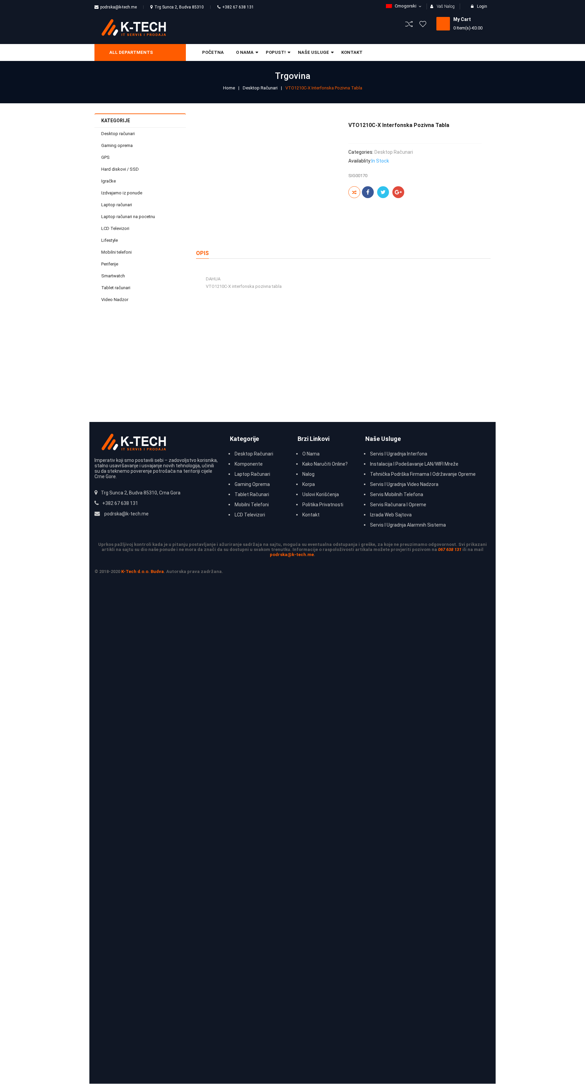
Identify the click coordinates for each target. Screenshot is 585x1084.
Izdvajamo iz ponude (121, 192)
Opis (202, 253)
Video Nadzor (114, 299)
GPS (105, 157)
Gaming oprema (117, 145)
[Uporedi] (354, 192)
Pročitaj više (210, 395)
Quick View (223, 363)
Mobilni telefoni (116, 252)
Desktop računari (260, 87)
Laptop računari (116, 204)
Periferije (109, 264)
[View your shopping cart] (443, 23)
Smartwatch (113, 275)
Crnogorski (405, 5)
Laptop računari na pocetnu (128, 216)
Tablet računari (115, 287)
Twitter (383, 192)
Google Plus (398, 192)
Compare (223, 378)
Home (229, 87)
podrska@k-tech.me (118, 7)
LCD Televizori (115, 228)
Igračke (108, 181)
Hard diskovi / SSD (120, 169)
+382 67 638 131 (238, 7)
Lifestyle (109, 240)
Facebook (368, 192)
